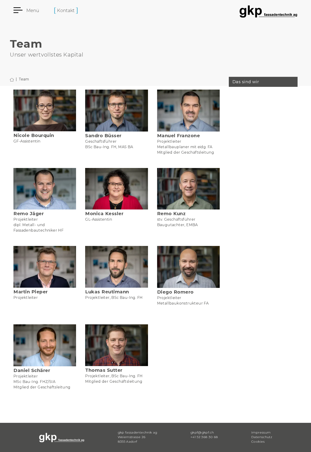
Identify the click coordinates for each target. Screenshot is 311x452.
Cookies (258, 441)
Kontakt (66, 10)
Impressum (260, 432)
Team (24, 79)
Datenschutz (261, 437)
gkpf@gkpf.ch (202, 432)
